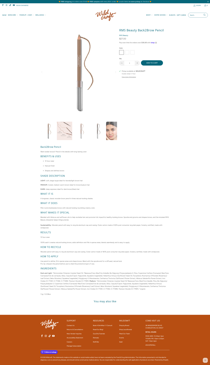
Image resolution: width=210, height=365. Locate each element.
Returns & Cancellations (75, 329)
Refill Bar (96, 342)
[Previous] (42, 72)
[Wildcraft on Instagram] (6, 5)
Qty (120, 58)
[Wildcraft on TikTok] (10, 5)
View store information (129, 77)
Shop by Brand (124, 325)
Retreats (96, 338)
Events (121, 338)
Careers (69, 342)
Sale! (121, 342)
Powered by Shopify (161, 360)
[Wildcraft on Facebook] (3, 5)
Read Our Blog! (98, 329)
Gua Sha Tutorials (99, 334)
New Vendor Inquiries (74, 334)
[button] (13, 15)
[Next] (115, 72)
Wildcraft (49, 357)
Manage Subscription (74, 346)
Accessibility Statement (75, 338)
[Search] (204, 15)
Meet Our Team (124, 334)
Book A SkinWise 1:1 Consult (102, 325)
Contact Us (70, 325)
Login (198, 5)
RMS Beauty (123, 35)
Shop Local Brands (125, 329)
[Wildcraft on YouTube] (14, 5)
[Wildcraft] (106, 15)
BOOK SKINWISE (22, 5)
